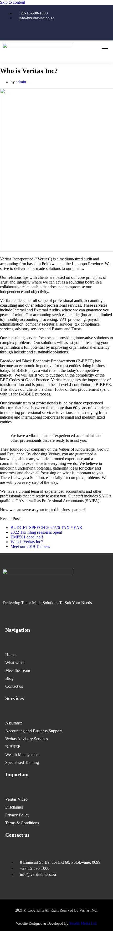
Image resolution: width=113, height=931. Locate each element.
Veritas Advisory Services (26, 739)
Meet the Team (17, 670)
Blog (9, 678)
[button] (105, 49)
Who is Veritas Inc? (27, 541)
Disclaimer (14, 807)
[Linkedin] (72, 31)
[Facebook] (41, 31)
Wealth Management (22, 754)
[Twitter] (56, 31)
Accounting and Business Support (33, 731)
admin (21, 82)
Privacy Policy (17, 815)
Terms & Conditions (22, 823)
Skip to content (12, 2)
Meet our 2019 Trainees (30, 546)
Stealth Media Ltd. (83, 923)
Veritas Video (16, 799)
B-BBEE (12, 746)
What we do (15, 662)
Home (10, 654)
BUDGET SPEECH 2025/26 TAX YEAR (46, 527)
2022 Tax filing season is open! (36, 532)
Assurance (14, 723)
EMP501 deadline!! (27, 537)
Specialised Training (22, 762)
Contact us (14, 686)
